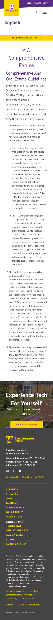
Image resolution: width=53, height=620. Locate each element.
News (9, 498)
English (12, 22)
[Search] (36, 12)
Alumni (10, 539)
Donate (37, 3)
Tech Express (13, 526)
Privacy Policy (11, 598)
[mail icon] (26, 472)
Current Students (17, 530)
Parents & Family (16, 544)
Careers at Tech (15, 507)
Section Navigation (24, 37)
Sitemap (9, 605)
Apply (29, 3)
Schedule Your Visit (26, 424)
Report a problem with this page (31, 605)
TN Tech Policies (28, 598)
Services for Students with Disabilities (21, 595)
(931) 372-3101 (25, 458)
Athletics (12, 494)
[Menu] (45, 12)
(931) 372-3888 (20, 465)
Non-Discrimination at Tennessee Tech (22, 591)
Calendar (11, 503)
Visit (45, 3)
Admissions (12, 489)
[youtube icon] (20, 472)
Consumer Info (14, 512)
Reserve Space (14, 516)
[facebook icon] (14, 472)
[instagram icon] (8, 472)
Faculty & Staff (15, 535)
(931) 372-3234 (22, 461)
